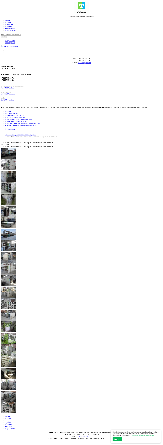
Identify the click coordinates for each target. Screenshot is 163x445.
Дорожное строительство (14, 115)
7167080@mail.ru (84, 63)
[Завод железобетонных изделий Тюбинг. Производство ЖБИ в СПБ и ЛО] (81, 13)
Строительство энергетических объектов (20, 125)
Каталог (8, 22)
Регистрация (10, 43)
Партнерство (10, 429)
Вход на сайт (10, 41)
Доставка (8, 423)
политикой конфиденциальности (143, 435)
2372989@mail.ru (7, 100)
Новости (8, 26)
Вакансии (9, 24)
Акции (8, 421)
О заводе (8, 427)
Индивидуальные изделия (15, 117)
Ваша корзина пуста (12, 46)
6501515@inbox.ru (8, 94)
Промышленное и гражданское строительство (22, 123)
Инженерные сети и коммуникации (18, 119)
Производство (10, 30)
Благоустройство (11, 113)
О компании (10, 28)
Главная (8, 20)
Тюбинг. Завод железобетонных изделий (20, 135)
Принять (117, 439)
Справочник (10, 129)
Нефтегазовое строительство (16, 121)
